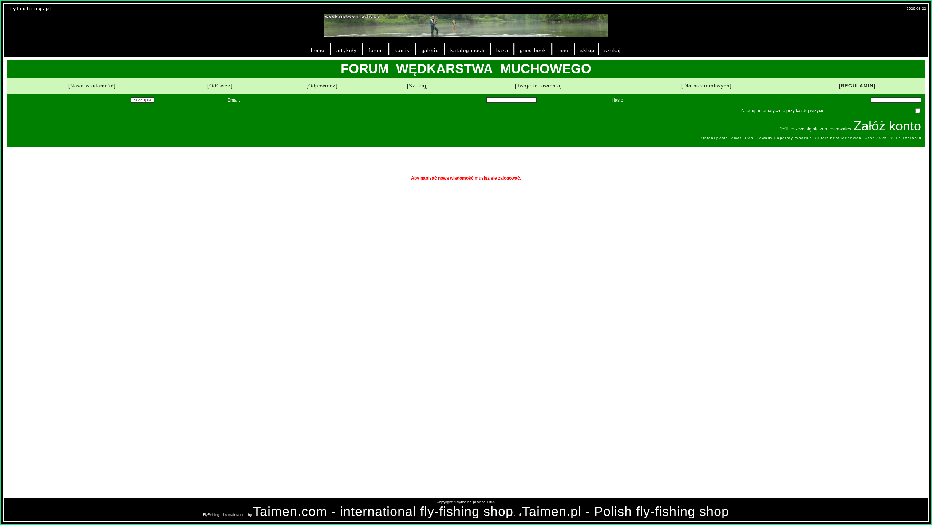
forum (375, 50)
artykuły (346, 50)
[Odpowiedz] (322, 86)
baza (502, 50)
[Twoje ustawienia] (538, 86)
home (317, 50)
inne (563, 50)
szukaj (612, 50)
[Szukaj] (418, 86)
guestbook (533, 50)
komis (402, 50)
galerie (430, 50)
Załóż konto (887, 125)
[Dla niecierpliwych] (706, 86)
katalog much (467, 50)
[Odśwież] (220, 86)
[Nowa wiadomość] (92, 86)
